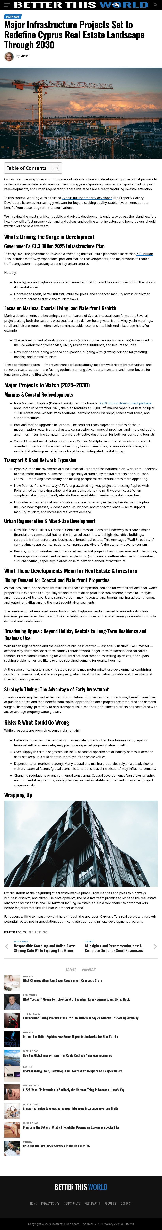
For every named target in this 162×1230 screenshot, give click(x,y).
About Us (110, 1203)
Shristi (24, 56)
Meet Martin (92, 1203)
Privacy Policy (50, 1203)
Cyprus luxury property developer (87, 198)
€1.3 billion (144, 254)
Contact (126, 1203)
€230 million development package (125, 403)
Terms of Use (72, 1203)
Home (33, 1203)
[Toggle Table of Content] (53, 168)
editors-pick (39, 932)
